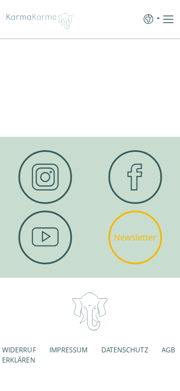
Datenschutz (124, 350)
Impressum (68, 350)
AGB (168, 350)
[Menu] (168, 19)
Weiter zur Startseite (90, 115)
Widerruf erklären (19, 355)
